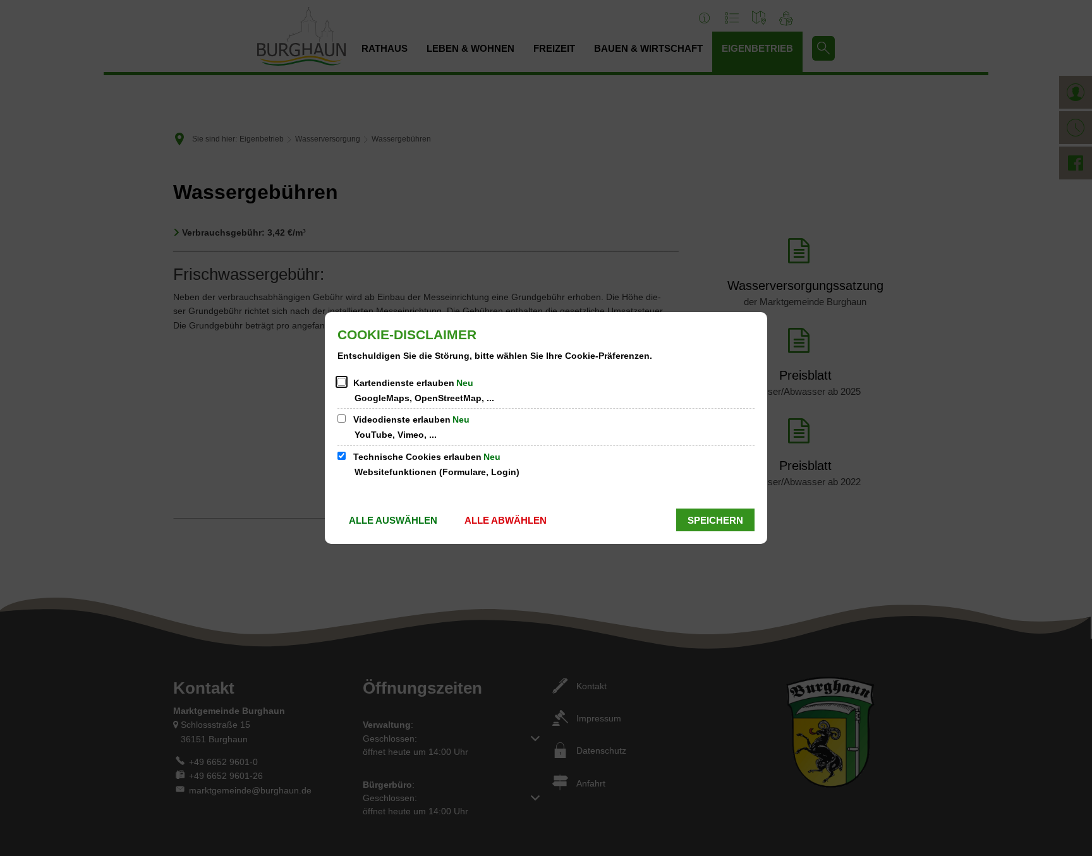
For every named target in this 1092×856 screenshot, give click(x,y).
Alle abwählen (505, 520)
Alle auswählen (393, 520)
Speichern (715, 520)
